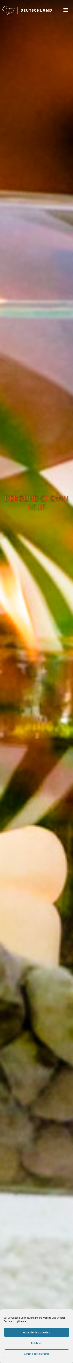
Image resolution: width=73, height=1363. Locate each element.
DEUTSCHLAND (36, 10)
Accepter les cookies (36, 1332)
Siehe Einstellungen (36, 1354)
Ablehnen (36, 1343)
